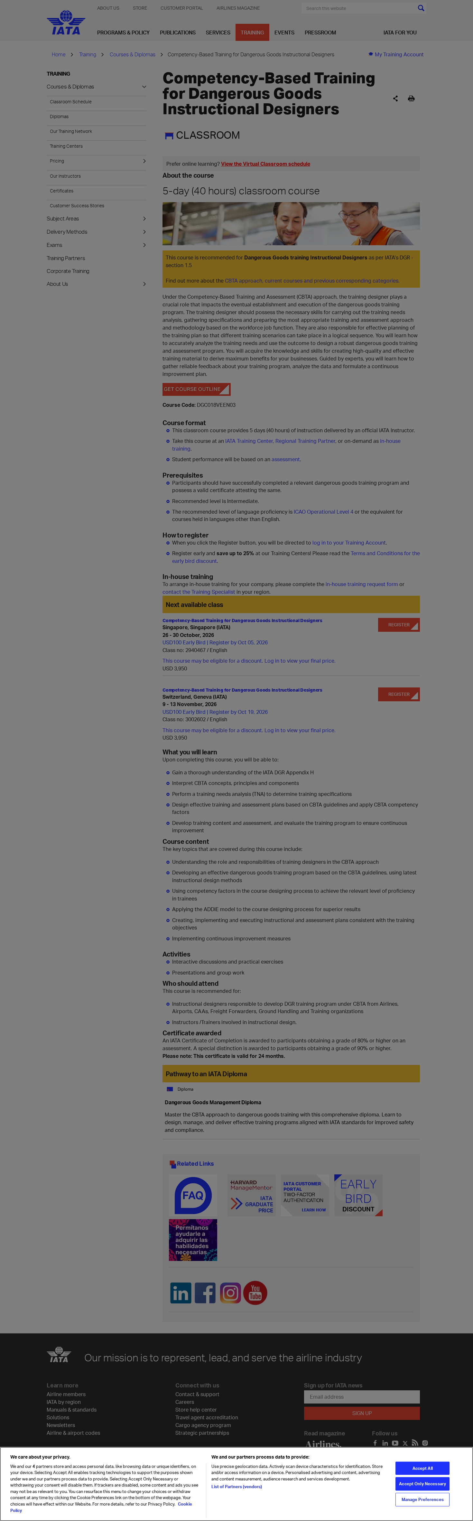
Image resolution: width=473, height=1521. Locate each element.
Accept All (423, 1467)
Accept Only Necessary (422, 1483)
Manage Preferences (423, 1499)
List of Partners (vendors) (236, 1486)
